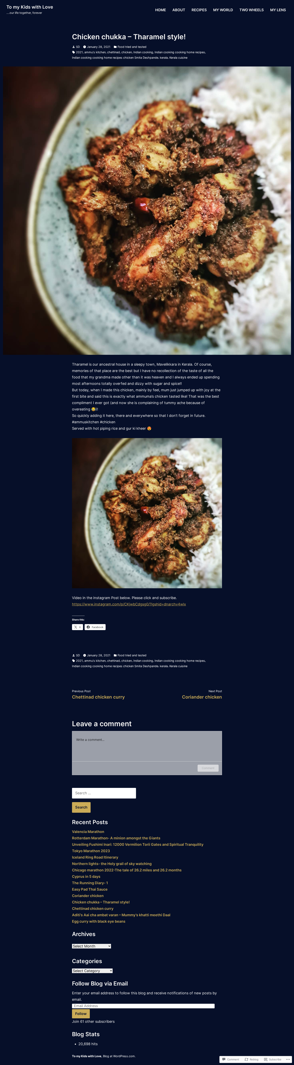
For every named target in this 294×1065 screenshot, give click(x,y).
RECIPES (199, 10)
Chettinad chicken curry (92, 908)
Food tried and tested (132, 46)
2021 (79, 52)
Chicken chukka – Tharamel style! (101, 902)
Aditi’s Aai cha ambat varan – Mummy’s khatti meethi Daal (121, 915)
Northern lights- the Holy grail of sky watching (112, 864)
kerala (164, 57)
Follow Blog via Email (100, 983)
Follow (81, 1014)
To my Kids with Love (29, 7)
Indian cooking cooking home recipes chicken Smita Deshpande (115, 57)
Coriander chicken (88, 896)
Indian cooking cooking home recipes (180, 52)
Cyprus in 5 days (86, 876)
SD (78, 46)
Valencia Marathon (88, 832)
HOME (160, 10)
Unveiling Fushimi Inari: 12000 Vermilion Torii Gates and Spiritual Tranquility (137, 844)
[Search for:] (104, 793)
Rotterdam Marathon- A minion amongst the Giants (116, 838)
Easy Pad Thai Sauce (90, 889)
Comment (208, 768)
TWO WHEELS (251, 10)
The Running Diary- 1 (90, 883)
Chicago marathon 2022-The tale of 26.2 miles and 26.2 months (127, 870)
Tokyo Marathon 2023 (91, 851)
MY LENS (278, 10)
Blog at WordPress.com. (119, 1056)
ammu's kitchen (95, 52)
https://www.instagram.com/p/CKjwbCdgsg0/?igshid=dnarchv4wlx (129, 604)
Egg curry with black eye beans (98, 921)
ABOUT (178, 10)
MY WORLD (223, 10)
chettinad (113, 52)
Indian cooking (143, 52)
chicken (126, 52)
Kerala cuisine (178, 57)
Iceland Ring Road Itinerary (95, 857)
